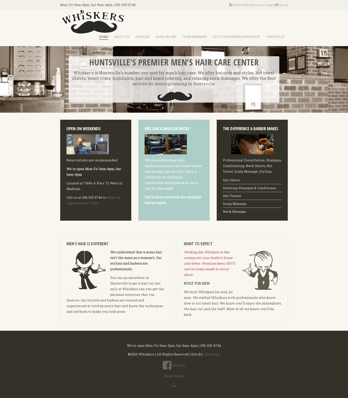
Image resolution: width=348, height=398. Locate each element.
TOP (174, 386)
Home (103, 37)
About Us (121, 37)
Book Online (166, 37)
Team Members (194, 37)
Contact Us (275, 37)
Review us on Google (259, 4)
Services (143, 37)
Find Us (237, 4)
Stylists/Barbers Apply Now (236, 37)
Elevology (212, 354)
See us (283, 4)
